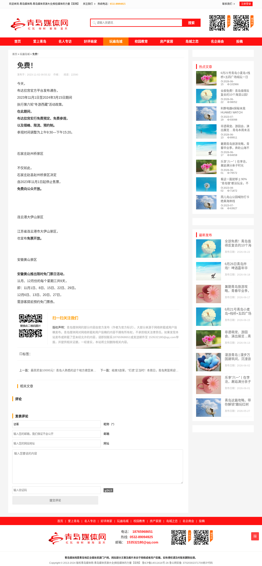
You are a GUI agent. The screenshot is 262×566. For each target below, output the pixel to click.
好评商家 (90, 41)
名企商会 (217, 41)
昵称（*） (110, 424)
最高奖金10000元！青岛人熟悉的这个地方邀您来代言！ (66, 370)
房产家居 (166, 41)
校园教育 (141, 41)
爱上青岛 (39, 41)
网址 (106, 443)
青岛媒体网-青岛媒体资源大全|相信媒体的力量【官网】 (111, 562)
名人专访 (65, 41)
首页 (17, 41)
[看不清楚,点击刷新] (108, 490)
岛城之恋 (192, 41)
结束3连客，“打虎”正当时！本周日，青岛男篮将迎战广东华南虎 (152, 370)
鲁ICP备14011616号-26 (155, 562)
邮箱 (106, 433)
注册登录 (246, 3)
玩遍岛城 (115, 41)
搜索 (191, 23)
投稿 (239, 41)
